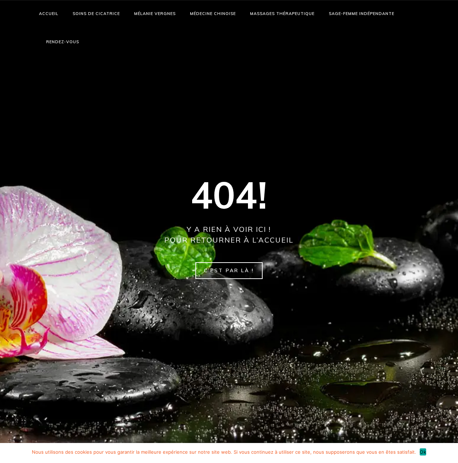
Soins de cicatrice (96, 13)
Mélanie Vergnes (155, 13)
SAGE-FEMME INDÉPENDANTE (361, 13)
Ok (423, 452)
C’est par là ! (229, 270)
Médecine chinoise (213, 13)
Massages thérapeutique (282, 13)
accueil (48, 13)
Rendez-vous (62, 41)
